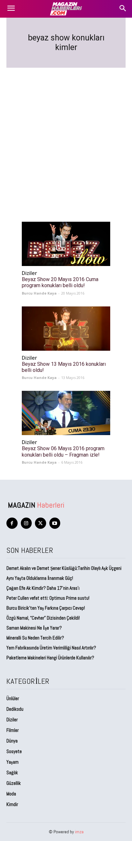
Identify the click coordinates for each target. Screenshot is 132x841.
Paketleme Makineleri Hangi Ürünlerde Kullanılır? (50, 658)
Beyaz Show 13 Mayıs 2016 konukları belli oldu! (64, 367)
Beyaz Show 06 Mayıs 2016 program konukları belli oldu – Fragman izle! (63, 451)
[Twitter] (40, 523)
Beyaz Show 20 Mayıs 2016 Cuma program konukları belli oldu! (60, 282)
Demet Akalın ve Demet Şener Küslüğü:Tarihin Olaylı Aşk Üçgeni (63, 568)
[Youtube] (55, 523)
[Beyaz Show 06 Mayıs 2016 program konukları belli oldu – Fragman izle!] (66, 413)
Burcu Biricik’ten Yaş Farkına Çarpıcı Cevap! (45, 608)
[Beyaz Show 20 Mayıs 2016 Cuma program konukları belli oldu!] (66, 244)
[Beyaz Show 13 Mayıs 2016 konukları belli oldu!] (66, 328)
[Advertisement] (66, 137)
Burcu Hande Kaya (39, 293)
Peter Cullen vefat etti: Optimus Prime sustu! (47, 598)
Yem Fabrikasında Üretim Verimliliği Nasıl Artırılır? (51, 648)
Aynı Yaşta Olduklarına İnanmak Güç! (39, 578)
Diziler (29, 273)
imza (79, 832)
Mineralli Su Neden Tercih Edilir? (35, 638)
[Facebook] (12, 523)
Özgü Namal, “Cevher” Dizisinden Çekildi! (43, 618)
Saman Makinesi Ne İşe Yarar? (34, 628)
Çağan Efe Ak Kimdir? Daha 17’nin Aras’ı (43, 588)
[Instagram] (26, 523)
